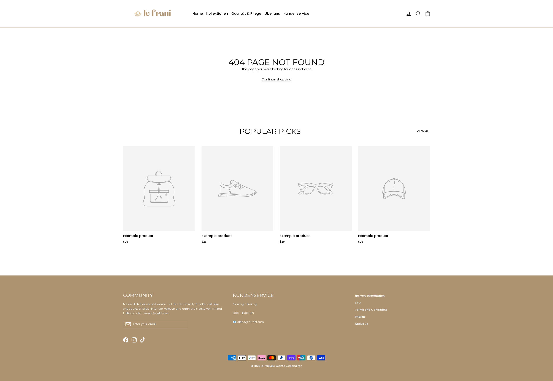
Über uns (272, 13)
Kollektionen (217, 13)
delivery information (370, 296)
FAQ (358, 303)
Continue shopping (276, 79)
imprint (360, 317)
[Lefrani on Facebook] (125, 340)
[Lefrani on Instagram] (134, 340)
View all (423, 131)
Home (197, 13)
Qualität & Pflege (246, 13)
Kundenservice (296, 13)
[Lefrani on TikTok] (142, 340)
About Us (361, 324)
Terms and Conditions (371, 310)
